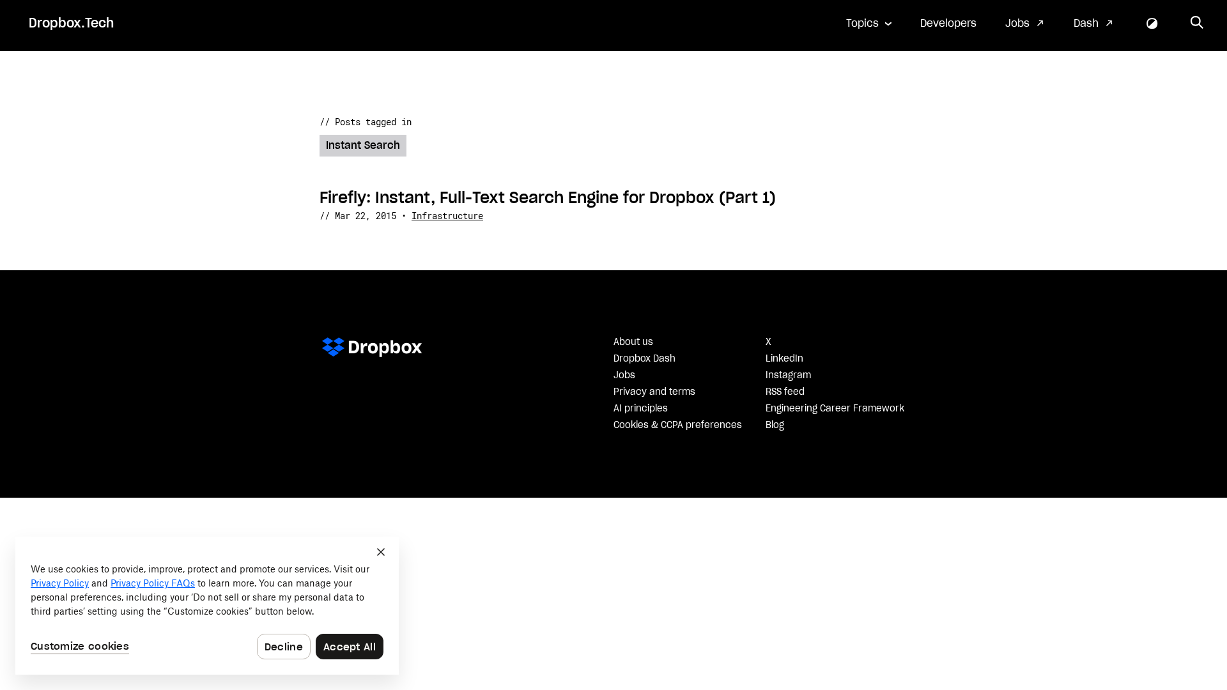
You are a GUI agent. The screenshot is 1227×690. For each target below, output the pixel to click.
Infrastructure (447, 216)
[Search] (1197, 23)
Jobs (1017, 24)
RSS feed (785, 392)
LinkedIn (784, 359)
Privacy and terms (654, 392)
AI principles (641, 408)
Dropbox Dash (644, 359)
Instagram (788, 375)
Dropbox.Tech (71, 23)
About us (633, 342)
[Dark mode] (1152, 23)
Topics (862, 24)
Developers (948, 24)
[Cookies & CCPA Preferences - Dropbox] (207, 606)
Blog (775, 425)
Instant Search (363, 146)
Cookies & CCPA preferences (678, 425)
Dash (1086, 24)
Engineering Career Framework (835, 408)
